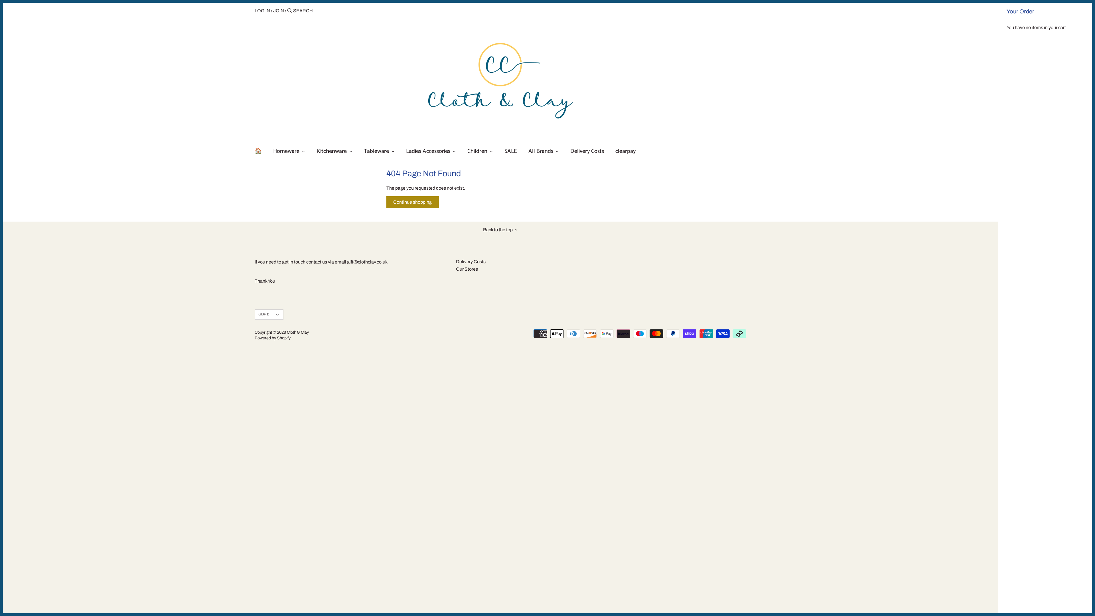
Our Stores (467, 269)
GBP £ (263, 314)
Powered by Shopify (273, 338)
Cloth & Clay (298, 332)
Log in (262, 10)
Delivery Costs (471, 261)
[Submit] (289, 11)
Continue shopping (412, 202)
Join (278, 10)
